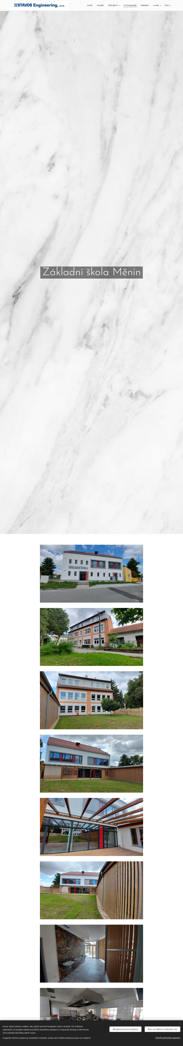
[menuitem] (90, 5)
